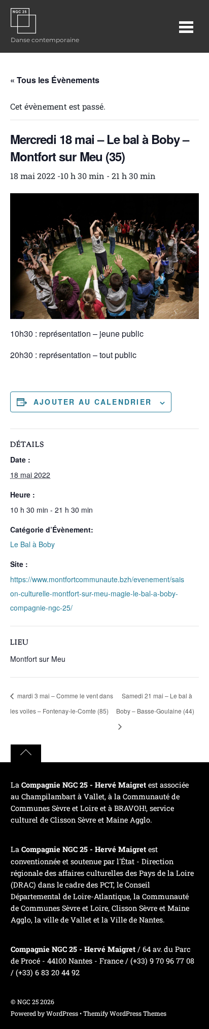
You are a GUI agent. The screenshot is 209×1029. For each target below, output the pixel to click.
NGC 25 (28, 1002)
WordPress (62, 1013)
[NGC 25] (23, 28)
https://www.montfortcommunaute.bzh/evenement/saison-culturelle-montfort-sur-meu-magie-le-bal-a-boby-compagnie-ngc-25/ (97, 593)
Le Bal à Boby (32, 544)
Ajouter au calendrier (92, 402)
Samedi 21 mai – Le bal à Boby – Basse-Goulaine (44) (155, 703)
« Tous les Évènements (54, 80)
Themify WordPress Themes (124, 1013)
